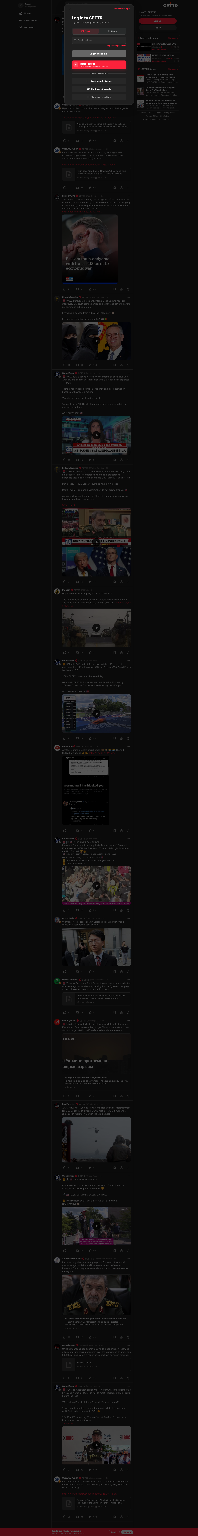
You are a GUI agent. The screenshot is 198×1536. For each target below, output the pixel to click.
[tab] (86, 31)
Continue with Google (101, 81)
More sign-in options (101, 97)
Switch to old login (122, 8)
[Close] (70, 8)
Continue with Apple (101, 89)
